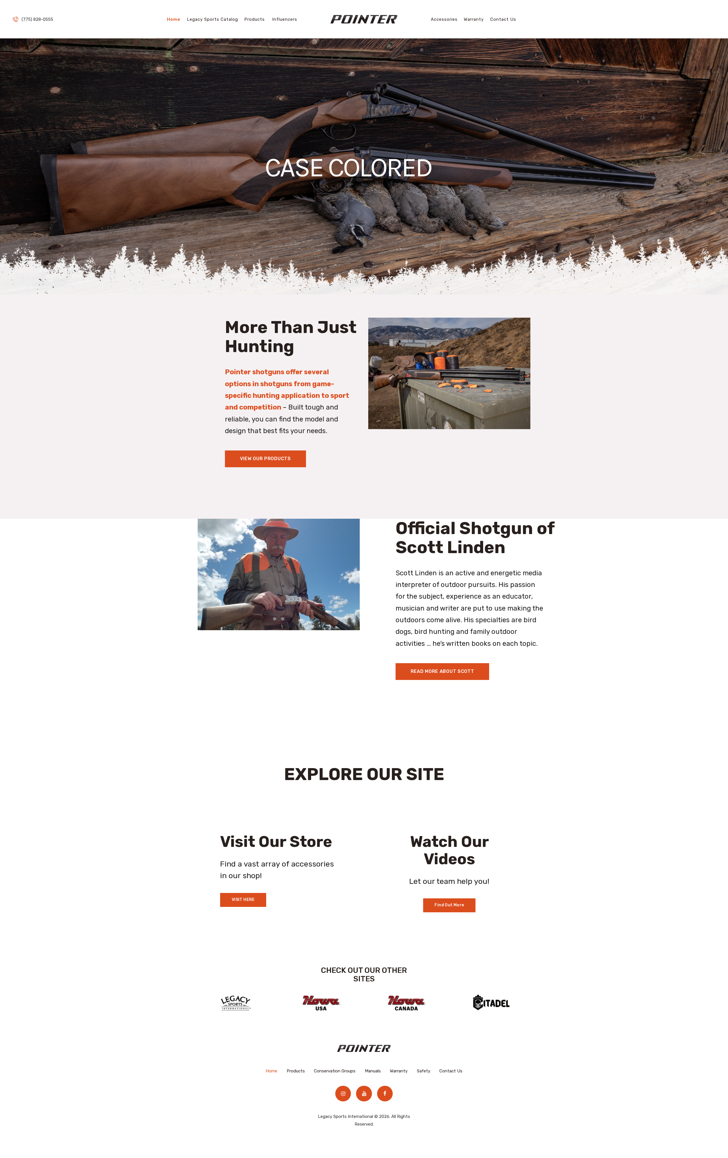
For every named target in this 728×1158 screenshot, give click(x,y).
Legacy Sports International (345, 1116)
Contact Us (450, 1071)
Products (296, 1071)
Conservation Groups (334, 1071)
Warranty (399, 1071)
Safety (423, 1071)
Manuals (373, 1071)
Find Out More (449, 905)
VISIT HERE (243, 899)
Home (271, 1071)
